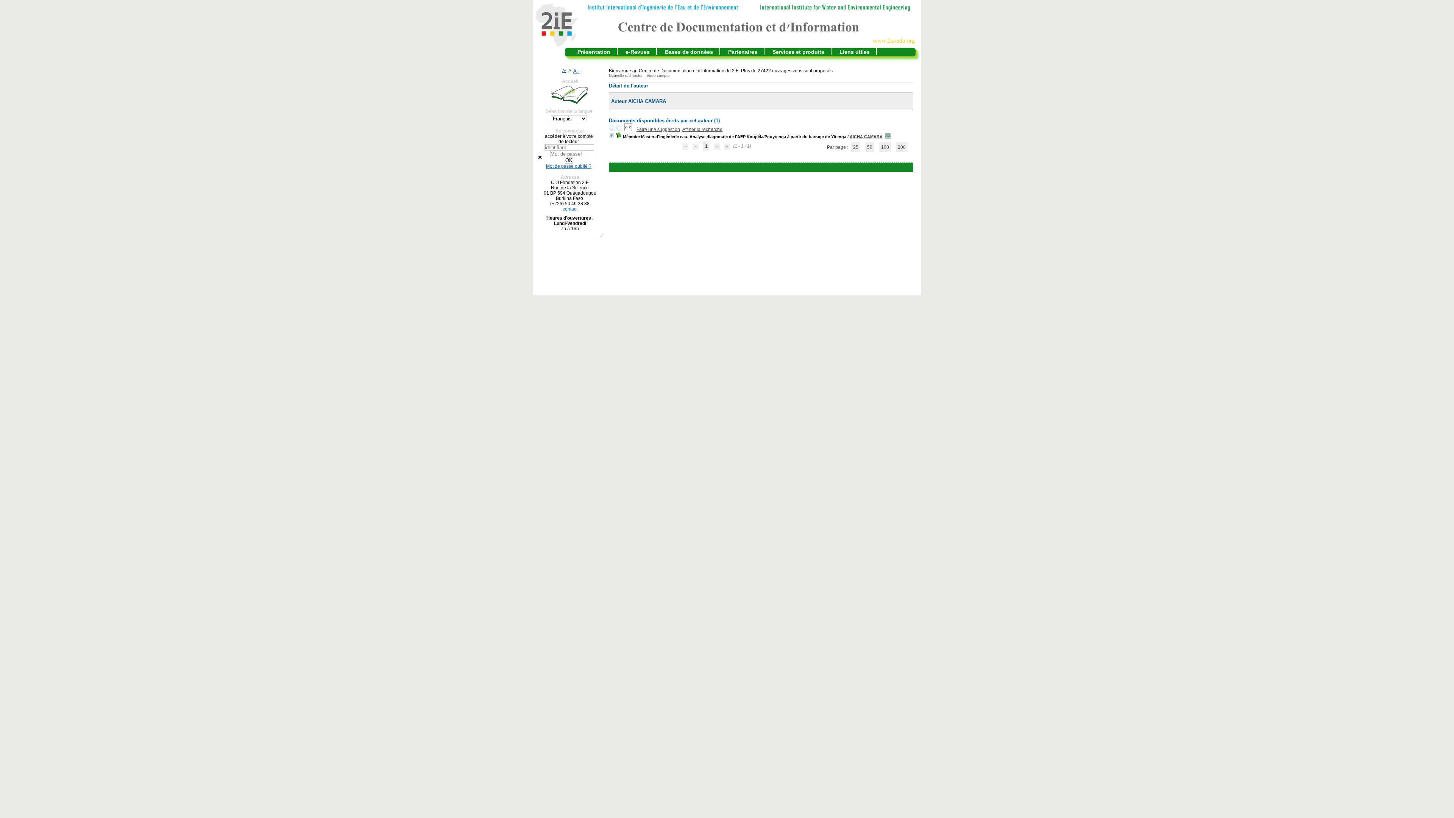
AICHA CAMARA (866, 136)
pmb (779, 167)
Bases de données (689, 52)
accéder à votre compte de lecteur (569, 139)
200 (902, 147)
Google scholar (750, 167)
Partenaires (742, 52)
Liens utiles (854, 52)
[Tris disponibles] (628, 129)
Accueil (570, 81)
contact (570, 209)
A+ (576, 71)
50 (869, 147)
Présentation (593, 52)
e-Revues (638, 52)
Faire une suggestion (658, 129)
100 (885, 147)
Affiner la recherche (702, 129)
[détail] (611, 135)
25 (855, 147)
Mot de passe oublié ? (568, 166)
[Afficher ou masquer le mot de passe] (540, 157)
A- (564, 70)
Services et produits (798, 52)
